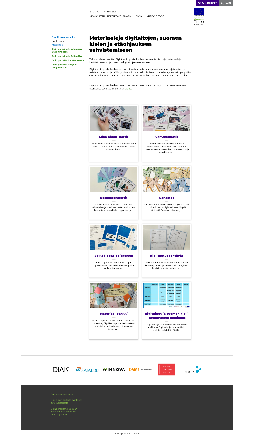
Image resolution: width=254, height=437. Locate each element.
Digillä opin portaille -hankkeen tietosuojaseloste (66, 401)
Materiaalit (57, 45)
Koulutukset (58, 41)
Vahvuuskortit (166, 137)
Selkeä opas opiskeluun (113, 256)
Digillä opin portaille (63, 37)
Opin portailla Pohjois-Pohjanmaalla (64, 66)
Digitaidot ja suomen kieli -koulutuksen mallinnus (167, 315)
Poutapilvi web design (127, 433)
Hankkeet (110, 11)
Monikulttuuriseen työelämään (110, 16)
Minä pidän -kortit (113, 137)
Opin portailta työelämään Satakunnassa (67, 50)
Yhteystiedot (155, 16)
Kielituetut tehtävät (166, 256)
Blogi (138, 16)
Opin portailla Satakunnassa (68, 60)
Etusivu (95, 11)
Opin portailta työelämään (67, 56)
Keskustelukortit (114, 198)
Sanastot (166, 198)
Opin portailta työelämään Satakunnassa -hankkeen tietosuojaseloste (64, 411)
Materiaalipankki (114, 314)
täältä (128, 88)
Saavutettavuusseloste (62, 394)
